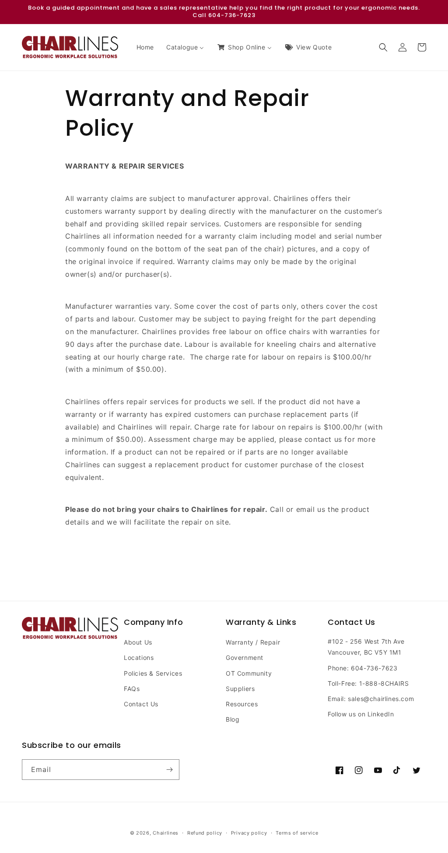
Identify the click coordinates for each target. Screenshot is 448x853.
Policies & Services (153, 673)
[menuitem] (145, 47)
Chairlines (165, 833)
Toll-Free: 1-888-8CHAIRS (368, 683)
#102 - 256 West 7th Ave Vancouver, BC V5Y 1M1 (366, 647)
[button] (383, 47)
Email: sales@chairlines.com (371, 698)
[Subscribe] (169, 769)
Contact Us (141, 704)
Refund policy (204, 833)
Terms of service (297, 833)
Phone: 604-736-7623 (362, 668)
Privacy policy (249, 833)
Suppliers (240, 688)
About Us (138, 642)
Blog (232, 719)
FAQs (132, 688)
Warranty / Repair (253, 642)
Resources (242, 704)
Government (244, 657)
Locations (139, 657)
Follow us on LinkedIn (361, 714)
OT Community (249, 673)
